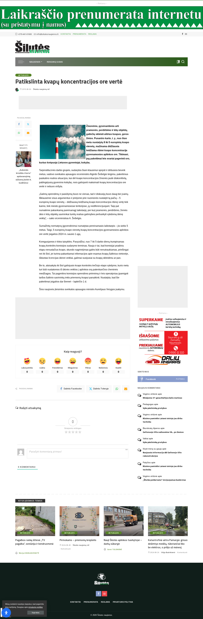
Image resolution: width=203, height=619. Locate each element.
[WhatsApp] (18, 133)
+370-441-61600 (25, 34)
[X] (28, 124)
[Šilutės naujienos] (32, 47)
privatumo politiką (35, 607)
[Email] (28, 133)
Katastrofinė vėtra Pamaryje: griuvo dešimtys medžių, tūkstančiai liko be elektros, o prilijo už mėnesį (168, 543)
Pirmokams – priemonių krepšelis (78, 540)
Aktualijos (23, 75)
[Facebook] (182, 34)
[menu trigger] (22, 61)
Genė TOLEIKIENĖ (114, 549)
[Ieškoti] (183, 61)
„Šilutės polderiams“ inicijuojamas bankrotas (164, 479)
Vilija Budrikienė (168, 552)
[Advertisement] (73, 102)
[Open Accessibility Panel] (6, 613)
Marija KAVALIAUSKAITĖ (29, 553)
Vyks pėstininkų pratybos (155, 408)
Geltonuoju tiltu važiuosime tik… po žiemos (163, 432)
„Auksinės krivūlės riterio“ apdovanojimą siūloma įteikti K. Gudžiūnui (23, 176)
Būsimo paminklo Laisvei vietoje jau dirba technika (162, 420)
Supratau (35, 612)
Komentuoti (66, 549)
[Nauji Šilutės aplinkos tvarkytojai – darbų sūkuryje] (124, 521)
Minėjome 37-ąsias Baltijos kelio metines (162, 397)
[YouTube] (186, 34)
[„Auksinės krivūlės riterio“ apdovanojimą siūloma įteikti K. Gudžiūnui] (23, 159)
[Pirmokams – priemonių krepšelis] (79, 521)
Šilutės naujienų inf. (41, 89)
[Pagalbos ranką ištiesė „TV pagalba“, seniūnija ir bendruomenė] (35, 521)
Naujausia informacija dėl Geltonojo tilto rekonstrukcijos (162, 454)
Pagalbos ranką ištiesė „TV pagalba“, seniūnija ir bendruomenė (34, 542)
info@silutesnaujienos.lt (47, 34)
